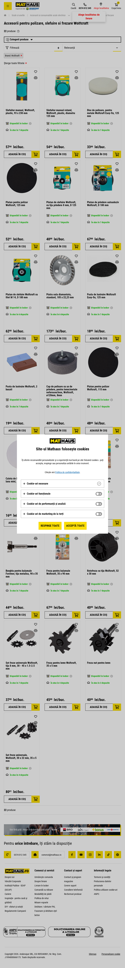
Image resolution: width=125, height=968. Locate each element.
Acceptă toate (75, 525)
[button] (35, 484)
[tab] (62, 484)
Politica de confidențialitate (67, 472)
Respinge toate (50, 525)
